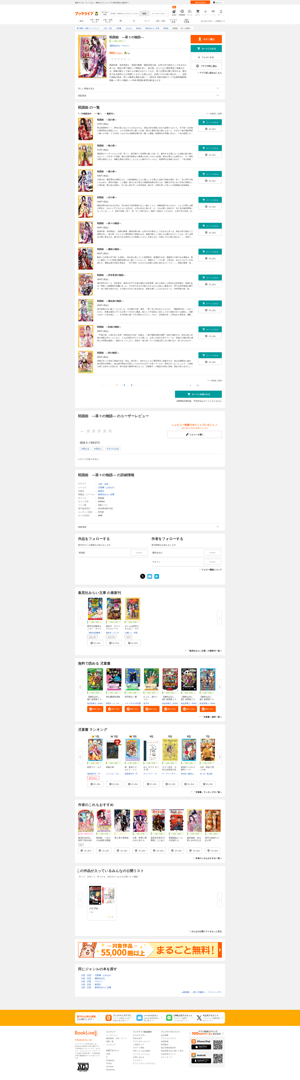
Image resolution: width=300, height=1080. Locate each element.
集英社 (101, 490)
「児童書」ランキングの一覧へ (207, 791)
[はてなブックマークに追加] (157, 578)
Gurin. (100, 703)
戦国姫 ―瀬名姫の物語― (110, 300)
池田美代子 (92, 773)
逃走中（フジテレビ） (115, 632)
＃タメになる (113, 448)
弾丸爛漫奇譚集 (113, 696)
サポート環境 (138, 1047)
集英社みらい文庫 (106, 494)
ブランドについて (168, 1038)
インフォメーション (141, 1054)
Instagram (110, 1060)
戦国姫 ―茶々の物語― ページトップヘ (202, 991)
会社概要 (164, 1035)
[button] (95, 643)
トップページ (111, 1035)
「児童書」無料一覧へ (212, 716)
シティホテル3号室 (133, 703)
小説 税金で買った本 (207, 768)
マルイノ (126, 45)
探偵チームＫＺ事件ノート (188, 768)
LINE (108, 1053)
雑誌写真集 (186, 20)
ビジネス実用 (173, 20)
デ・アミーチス (168, 773)
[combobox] (125, 13)
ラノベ (147, 20)
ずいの (202, 773)
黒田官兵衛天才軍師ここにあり (158, 839)
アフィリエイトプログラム (144, 1063)
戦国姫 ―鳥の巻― (107, 145)
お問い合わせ (138, 1057)
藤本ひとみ (192, 773)
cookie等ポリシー (168, 1054)
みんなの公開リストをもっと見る (206, 931)
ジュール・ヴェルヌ (114, 773)
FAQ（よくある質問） (142, 1050)
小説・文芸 (160, 20)
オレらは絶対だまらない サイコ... (132, 628)
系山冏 (209, 773)
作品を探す (137, 1038)
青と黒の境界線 (121, 837)
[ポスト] (142, 576)
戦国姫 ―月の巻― (107, 197)
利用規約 (164, 1044)
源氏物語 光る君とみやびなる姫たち (194, 840)
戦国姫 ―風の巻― (107, 171)
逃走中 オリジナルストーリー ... (113, 628)
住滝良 (184, 773)
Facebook (110, 1069)
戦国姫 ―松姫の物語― (109, 326)
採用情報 (164, 1041)
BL (121, 20)
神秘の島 (110, 767)
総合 (81, 20)
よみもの (110, 487)
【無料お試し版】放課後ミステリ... (94, 699)
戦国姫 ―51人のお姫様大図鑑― (103, 840)
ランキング (110, 1044)
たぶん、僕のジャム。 (150, 698)
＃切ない (98, 448)
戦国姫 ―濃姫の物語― (109, 249)
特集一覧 (110, 1041)
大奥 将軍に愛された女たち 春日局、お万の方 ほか (139, 841)
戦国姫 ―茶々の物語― (109, 223)
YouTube (110, 1066)
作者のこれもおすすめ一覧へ (208, 858)
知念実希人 (92, 703)
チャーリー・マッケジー (153, 773)
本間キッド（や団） (114, 703)
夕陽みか (137, 632)
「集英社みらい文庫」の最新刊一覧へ (204, 650)
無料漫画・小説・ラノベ (116, 1038)
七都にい (128, 632)
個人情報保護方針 (168, 1047)
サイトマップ (166, 1057)
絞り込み (105, 13)
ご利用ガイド (220, 21)
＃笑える (85, 448)
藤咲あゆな (115, 45)
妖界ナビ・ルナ (94, 767)
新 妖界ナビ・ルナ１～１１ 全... (132, 769)
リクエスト (137, 1060)
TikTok (109, 1063)
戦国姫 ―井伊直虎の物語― (111, 274)
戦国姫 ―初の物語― (108, 352)
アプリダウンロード (141, 1041)
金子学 (146, 703)
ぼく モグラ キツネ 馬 (151, 768)
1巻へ (99, 113)
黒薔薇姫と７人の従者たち (176, 839)
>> (198, 385)
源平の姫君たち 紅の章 (213, 839)
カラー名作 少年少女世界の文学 (169, 769)
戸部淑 (101, 773)
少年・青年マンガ (94, 20)
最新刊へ (111, 113)
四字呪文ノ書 (131, 696)
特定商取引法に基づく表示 (172, 1050)
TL (134, 20)
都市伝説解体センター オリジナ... (94, 628)
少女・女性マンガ (107, 20)
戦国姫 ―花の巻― (107, 119)
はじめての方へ (207, 21)
